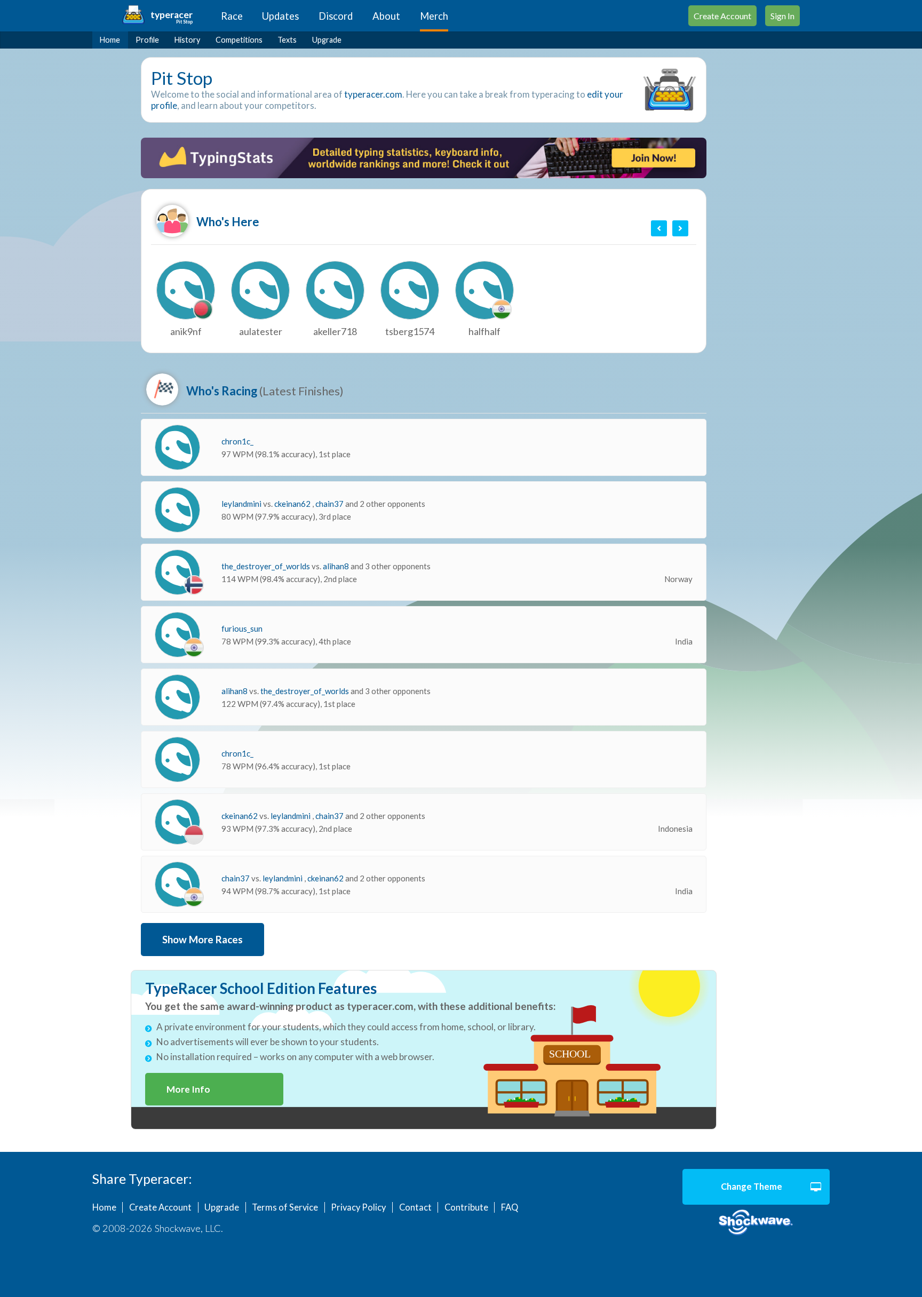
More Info (188, 1089)
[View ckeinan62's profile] (177, 822)
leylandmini (242, 503)
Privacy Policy (358, 1207)
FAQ (509, 1207)
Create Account (722, 16)
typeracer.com (373, 94)
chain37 (330, 503)
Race (232, 16)
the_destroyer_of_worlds (266, 566)
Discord (336, 16)
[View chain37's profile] (177, 884)
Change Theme (751, 1186)
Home (110, 39)
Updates (280, 16)
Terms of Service (285, 1207)
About (386, 16)
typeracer (171, 14)
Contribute (466, 1207)
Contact (415, 1207)
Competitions (239, 39)
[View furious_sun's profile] (177, 634)
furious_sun (242, 628)
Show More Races (202, 939)
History (187, 39)
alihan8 (337, 566)
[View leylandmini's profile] (177, 509)
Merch (434, 16)
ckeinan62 (293, 503)
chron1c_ (237, 441)
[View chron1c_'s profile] (177, 447)
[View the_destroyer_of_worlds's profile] (177, 572)
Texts (287, 39)
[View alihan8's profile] (177, 697)
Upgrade (326, 39)
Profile (147, 39)
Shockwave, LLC (756, 1223)
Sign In (782, 16)
